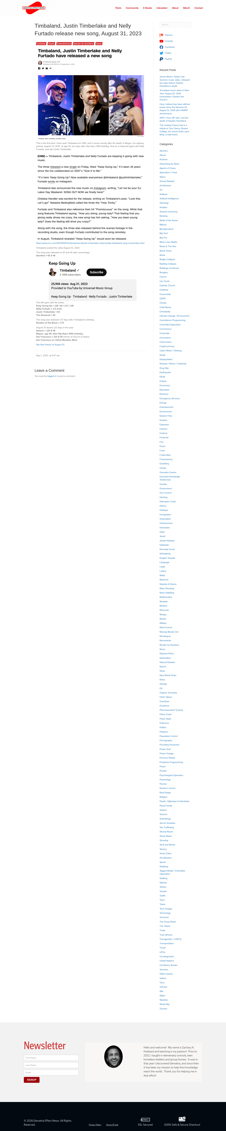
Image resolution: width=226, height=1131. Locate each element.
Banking (163, 216)
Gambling (164, 463)
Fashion (163, 429)
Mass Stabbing (167, 592)
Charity (163, 303)
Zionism (163, 1008)
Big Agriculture (167, 229)
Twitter (167, 53)
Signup (31, 1079)
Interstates (165, 527)
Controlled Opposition (170, 324)
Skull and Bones (167, 844)
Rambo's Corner (168, 788)
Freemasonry (166, 459)
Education (164, 389)
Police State (165, 719)
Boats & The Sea (168, 246)
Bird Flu (163, 237)
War (161, 991)
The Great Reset (168, 921)
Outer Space (166, 697)
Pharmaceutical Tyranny (171, 710)
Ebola (162, 376)
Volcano (163, 987)
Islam (162, 532)
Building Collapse (168, 264)
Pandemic (164, 705)
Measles (164, 601)
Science (163, 814)
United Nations (167, 960)
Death (51, 43)
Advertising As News (169, 164)
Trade (162, 930)
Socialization (166, 857)
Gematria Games (168, 472)
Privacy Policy (95, 1124)
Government (166, 488)
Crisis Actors (166, 342)
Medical (163, 605)
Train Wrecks (166, 935)
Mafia (162, 575)
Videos (163, 978)
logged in (51, 376)
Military (163, 623)
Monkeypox (165, 636)
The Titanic (165, 926)
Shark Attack (166, 836)
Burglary (164, 272)
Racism (163, 784)
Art (161, 190)
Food (162, 450)
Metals (163, 619)
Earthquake (165, 372)
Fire (161, 442)
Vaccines (164, 969)
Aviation (163, 207)
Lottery (163, 571)
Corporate (164, 333)
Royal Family (166, 805)
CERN (163, 298)
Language (164, 562)
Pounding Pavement (169, 744)
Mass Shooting (167, 588)
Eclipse (163, 381)
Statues (163, 882)
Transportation (167, 943)
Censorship (165, 294)
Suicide (163, 891)
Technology (165, 913)
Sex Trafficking (167, 827)
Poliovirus (164, 723)
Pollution (164, 732)
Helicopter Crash (168, 501)
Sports (163, 862)
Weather (164, 1000)
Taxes (162, 904)
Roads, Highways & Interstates (174, 801)
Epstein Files (166, 416)
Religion (163, 797)
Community (132, 7)
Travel (163, 947)
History (163, 506)
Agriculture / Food (168, 172)
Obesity (163, 684)
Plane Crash (166, 714)
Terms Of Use (112, 1124)
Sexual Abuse (166, 831)
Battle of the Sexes (169, 220)
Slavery (163, 849)
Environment (166, 411)
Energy (163, 403)
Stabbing (164, 866)
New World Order (168, 675)
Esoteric (163, 420)
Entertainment (64, 43)
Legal (162, 566)
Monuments (165, 640)
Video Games (166, 974)
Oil (161, 688)
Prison (163, 766)
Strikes (163, 887)
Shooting (164, 840)
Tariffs (162, 895)
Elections (164, 394)
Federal (163, 433)
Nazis (162, 671)
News (99, 43)
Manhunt (164, 579)
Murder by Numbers (83, 43)
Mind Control (166, 627)
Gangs (163, 468)
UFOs (162, 952)
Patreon (168, 35)
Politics (163, 727)
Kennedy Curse (167, 549)
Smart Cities (165, 853)
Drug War (164, 368)
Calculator (162, 7)
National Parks (167, 653)
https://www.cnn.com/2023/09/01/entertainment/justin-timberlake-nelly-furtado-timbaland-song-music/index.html (90, 243)
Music (162, 649)
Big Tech (164, 233)
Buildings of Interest (169, 268)
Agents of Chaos (168, 168)
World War (165, 1004)
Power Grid (165, 749)
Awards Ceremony (169, 211)
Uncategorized (167, 956)
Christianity (165, 311)
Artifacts (163, 194)
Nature (163, 666)
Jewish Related (167, 540)
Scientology (165, 818)
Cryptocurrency (167, 346)
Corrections (165, 337)
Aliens (162, 177)
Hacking (163, 497)
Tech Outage (166, 908)
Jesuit (162, 536)
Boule (162, 255)
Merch (186, 7)
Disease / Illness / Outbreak (173, 363)
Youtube (168, 41)
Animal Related (167, 181)
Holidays (164, 510)
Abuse (163, 155)
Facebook (169, 47)
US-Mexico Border (168, 965)
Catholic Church (167, 285)
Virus (162, 982)
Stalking (163, 878)
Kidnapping (165, 553)
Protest (163, 771)
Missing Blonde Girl (169, 632)
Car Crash (165, 281)
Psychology (165, 779)
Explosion (164, 424)
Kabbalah (164, 545)
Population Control (169, 736)
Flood (162, 446)
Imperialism (165, 519)
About (175, 7)
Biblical (163, 224)
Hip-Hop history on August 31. (50, 344)
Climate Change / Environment (174, 316)
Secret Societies (167, 823)
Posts (118, 7)
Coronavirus (165, 329)
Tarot (162, 900)
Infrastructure (166, 523)
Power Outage (167, 753)
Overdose (164, 701)
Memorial (164, 610)
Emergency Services (170, 398)
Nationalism (165, 658)
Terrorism (164, 917)
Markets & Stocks (168, 584)
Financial (164, 437)
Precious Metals (167, 758)
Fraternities (165, 455)
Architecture (165, 185)
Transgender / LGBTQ (170, 939)
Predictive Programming (171, 762)
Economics (165, 385)
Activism (164, 159)
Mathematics (166, 597)
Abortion (164, 151)
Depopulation (166, 359)
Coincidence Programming (172, 320)
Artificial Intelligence (169, 198)
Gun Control (165, 492)
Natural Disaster (167, 662)
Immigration (165, 514)
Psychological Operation (171, 775)
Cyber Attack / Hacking (171, 350)
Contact (198, 7)
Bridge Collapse (167, 259)
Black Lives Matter (168, 242)
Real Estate (165, 792)
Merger (163, 614)
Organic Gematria (168, 692)
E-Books (147, 7)
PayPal (168, 59)
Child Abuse (165, 307)
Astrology (164, 203)
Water (162, 995)
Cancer (163, 276)
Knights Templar (167, 558)
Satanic (163, 810)
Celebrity (41, 43)
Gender (163, 484)
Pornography (166, 740)
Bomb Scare (166, 251)
